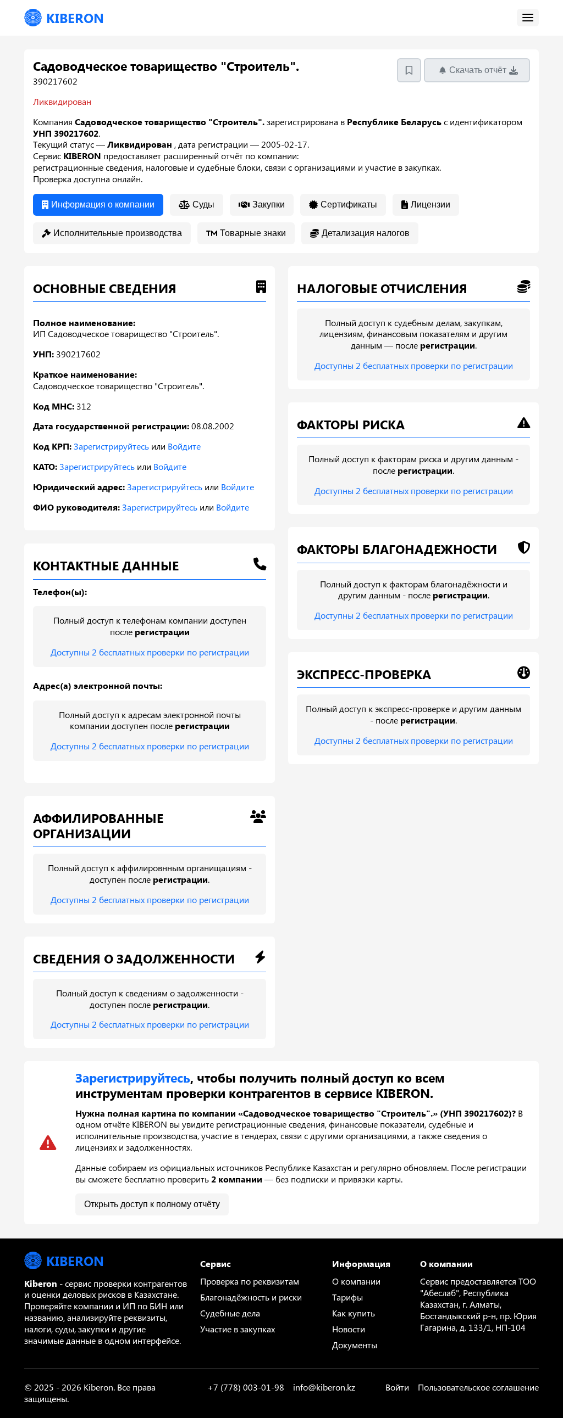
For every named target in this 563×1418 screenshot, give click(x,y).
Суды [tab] (203, 204)
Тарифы (347, 1297)
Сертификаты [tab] (349, 204)
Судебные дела (230, 1313)
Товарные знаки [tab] (253, 233)
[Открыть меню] (528, 17)
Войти (397, 1387)
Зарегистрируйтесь (111, 446)
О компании (356, 1281)
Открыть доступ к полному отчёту (152, 1204)
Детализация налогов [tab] (366, 233)
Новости (348, 1329)
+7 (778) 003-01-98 (245, 1387)
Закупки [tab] (268, 204)
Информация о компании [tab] (102, 204)
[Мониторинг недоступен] (409, 70)
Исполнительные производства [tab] (117, 233)
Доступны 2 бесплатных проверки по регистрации (150, 652)
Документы (354, 1344)
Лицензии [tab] (430, 204)
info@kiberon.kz (324, 1387)
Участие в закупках (237, 1329)
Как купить (353, 1313)
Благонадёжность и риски (251, 1297)
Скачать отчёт (477, 70)
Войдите (184, 446)
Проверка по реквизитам (249, 1281)
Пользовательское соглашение (478, 1387)
